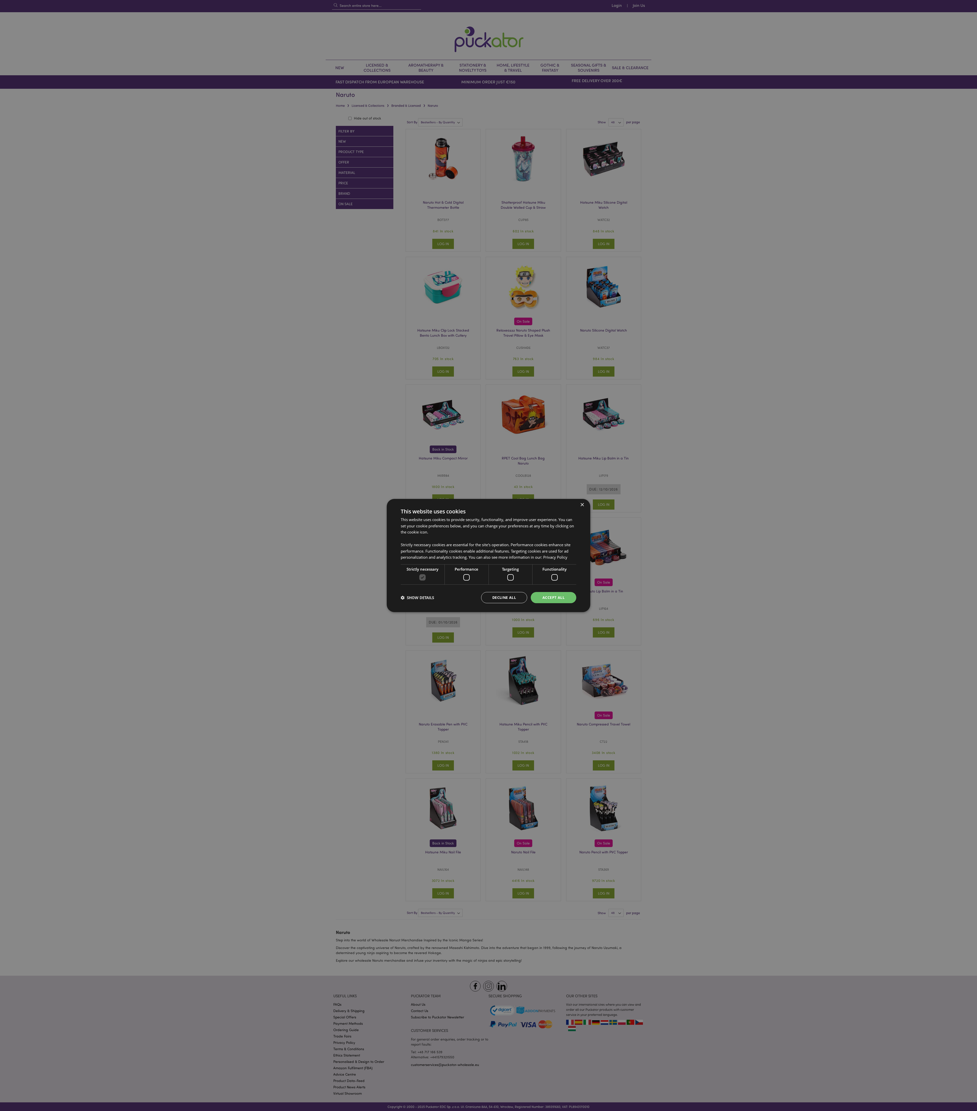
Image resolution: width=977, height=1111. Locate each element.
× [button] (582, 505)
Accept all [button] (553, 597)
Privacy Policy (555, 557)
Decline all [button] (504, 597)
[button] (417, 597)
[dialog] (488, 555)
